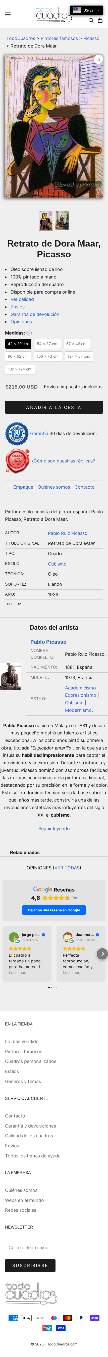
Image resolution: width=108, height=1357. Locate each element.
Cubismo (57, 564)
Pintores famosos (59, 38)
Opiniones (21, 321)
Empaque (23, 487)
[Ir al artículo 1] (46, 221)
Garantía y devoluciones (30, 1126)
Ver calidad (22, 299)
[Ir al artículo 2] (62, 221)
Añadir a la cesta (54, 407)
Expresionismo (80, 695)
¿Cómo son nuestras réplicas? (63, 460)
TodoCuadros (20, 38)
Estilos (12, 1071)
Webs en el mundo (24, 1200)
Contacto (85, 487)
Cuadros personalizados (30, 1061)
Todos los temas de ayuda (33, 1155)
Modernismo (78, 710)
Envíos (18, 306)
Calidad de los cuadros (29, 1135)
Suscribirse (30, 1265)
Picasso (91, 38)
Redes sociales (20, 1210)
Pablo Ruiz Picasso (67, 533)
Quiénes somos (54, 487)
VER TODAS (67, 867)
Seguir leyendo (54, 828)
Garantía (39, 433)
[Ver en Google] (14, 937)
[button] (5, 953)
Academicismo (80, 687)
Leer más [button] (17, 972)
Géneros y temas (23, 1081)
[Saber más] (29, 333)
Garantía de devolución (35, 314)
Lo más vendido (22, 1041)
